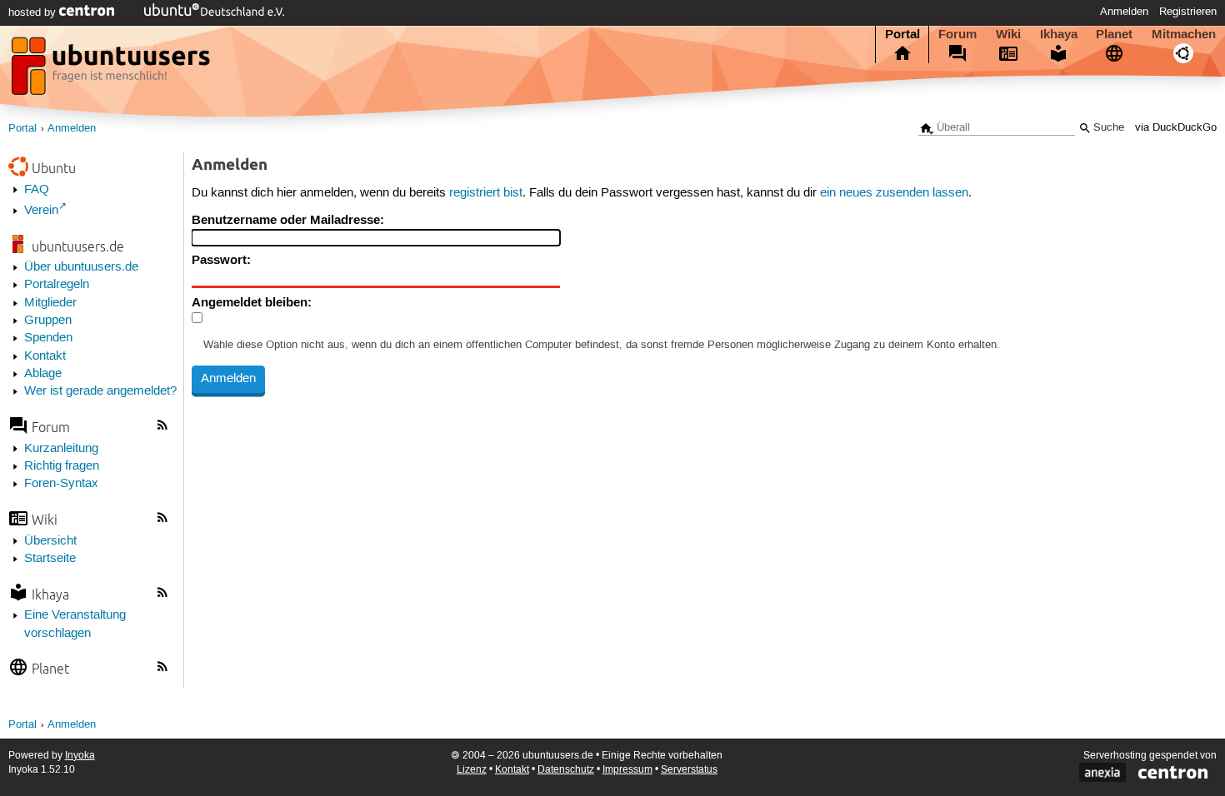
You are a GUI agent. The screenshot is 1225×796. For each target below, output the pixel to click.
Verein (41, 210)
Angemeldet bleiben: (252, 302)
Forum (957, 34)
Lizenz (472, 770)
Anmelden (1124, 11)
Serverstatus (689, 770)
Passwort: (221, 259)
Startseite (50, 558)
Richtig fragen (61, 466)
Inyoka (80, 755)
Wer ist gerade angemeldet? (100, 391)
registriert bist (485, 193)
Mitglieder (50, 303)
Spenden (48, 338)
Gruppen (48, 320)
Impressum (627, 770)
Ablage (43, 373)
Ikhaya (1059, 34)
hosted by (33, 12)
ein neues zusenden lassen (894, 193)
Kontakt (45, 356)
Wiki (1008, 34)
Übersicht (50, 541)
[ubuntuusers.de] (112, 70)
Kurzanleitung (61, 448)
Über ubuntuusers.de (81, 267)
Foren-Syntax (61, 483)
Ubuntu (54, 168)
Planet (1114, 34)
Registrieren (1188, 11)
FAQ (36, 189)
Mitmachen (1184, 34)
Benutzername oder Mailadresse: (288, 219)
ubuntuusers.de (78, 246)
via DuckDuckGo (1176, 128)
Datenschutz (566, 770)
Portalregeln (56, 284)
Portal (902, 34)
